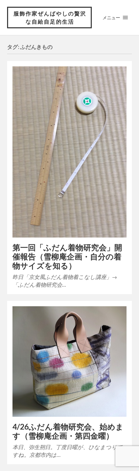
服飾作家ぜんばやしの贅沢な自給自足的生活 (49, 17)
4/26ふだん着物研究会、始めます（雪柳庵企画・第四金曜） (67, 431)
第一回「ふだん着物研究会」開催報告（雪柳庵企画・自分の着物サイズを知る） (67, 256)
